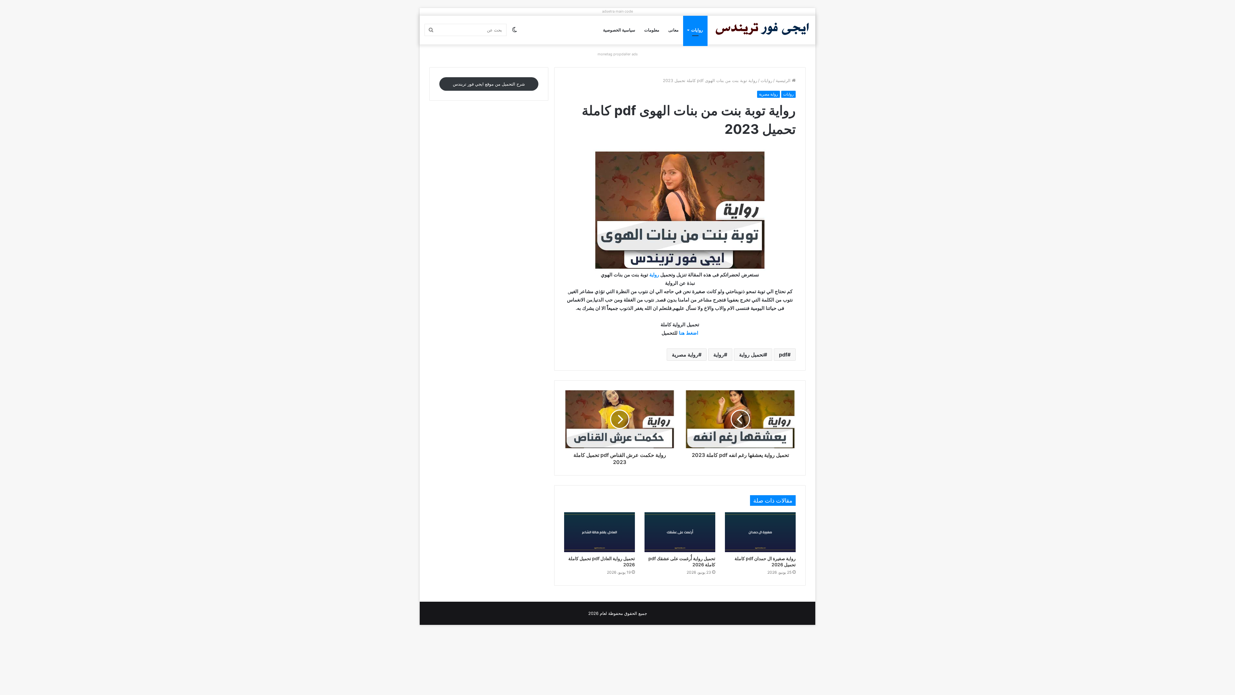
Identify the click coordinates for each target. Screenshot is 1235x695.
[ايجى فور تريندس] (762, 30)
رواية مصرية (768, 94)
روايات (697, 29)
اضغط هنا (688, 333)
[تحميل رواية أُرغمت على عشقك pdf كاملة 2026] (680, 532)
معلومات (651, 29)
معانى (673, 29)
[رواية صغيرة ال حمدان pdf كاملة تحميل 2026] (760, 532)
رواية (654, 275)
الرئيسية (784, 80)
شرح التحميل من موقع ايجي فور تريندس (489, 84)
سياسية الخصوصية (619, 29)
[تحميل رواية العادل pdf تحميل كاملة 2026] (599, 532)
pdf (783, 354)
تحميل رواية (751, 354)
